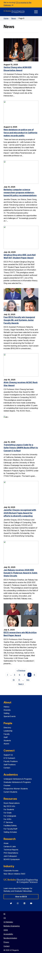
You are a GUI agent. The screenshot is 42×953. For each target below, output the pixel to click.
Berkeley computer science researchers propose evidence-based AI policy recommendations (20, 192)
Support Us (8, 755)
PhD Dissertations (11, 853)
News (13, 18)
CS (5, 918)
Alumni (6, 744)
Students (7, 740)
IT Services (8, 822)
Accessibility (8, 934)
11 (19, 680)
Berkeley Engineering (12, 926)
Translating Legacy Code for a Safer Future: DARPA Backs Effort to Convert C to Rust (21, 448)
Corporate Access (11, 870)
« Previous (22, 670)
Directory (7, 727)
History (6, 707)
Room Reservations (12, 803)
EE (4, 914)
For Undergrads (10, 816)
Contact (7, 768)
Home (6, 18)
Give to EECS (21, 896)
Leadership (8, 731)
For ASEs (7, 819)
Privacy (6, 942)
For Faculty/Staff (10, 829)
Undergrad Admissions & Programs (18, 779)
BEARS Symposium (12, 859)
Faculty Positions (11, 761)
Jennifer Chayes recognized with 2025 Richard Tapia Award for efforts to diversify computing (20, 513)
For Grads (8, 813)
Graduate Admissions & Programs (17, 782)
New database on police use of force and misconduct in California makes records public (20, 132)
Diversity (7, 710)
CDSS (6, 930)
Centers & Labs (10, 846)
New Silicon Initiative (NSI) (14, 874)
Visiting (6, 713)
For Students (9, 809)
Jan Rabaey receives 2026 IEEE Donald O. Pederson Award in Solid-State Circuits (21, 573)
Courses (7, 785)
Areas (6, 843)
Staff (6, 737)
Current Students (10, 792)
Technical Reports (11, 849)
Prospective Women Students (16, 789)
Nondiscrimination (10, 938)
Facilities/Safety (10, 825)
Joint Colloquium (10, 856)
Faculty (7, 734)
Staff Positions (10, 764)
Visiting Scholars (10, 832)
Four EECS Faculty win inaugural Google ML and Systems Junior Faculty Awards (19, 320)
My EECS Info (9, 806)
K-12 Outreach (9, 758)
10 (14, 680)
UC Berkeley (8, 922)
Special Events (10, 716)
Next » (21, 684)
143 (27, 680)
